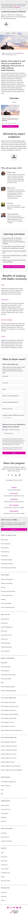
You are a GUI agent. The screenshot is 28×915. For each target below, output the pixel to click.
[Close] (26, 1)
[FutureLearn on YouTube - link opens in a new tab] (17, 908)
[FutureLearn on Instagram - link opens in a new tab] (11, 908)
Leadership (18, 53)
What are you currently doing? (12, 395)
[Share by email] (19, 475)
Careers (3, 336)
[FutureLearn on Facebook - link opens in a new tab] (8, 908)
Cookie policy (17, 7)
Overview (8, 33)
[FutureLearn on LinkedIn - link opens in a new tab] (20, 908)
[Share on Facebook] (8, 475)
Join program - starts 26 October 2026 (14, 266)
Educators (20, 33)
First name (7, 376)
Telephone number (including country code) (14, 415)
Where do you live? (9, 408)
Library (3, 285)
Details (13, 33)
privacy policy (5, 449)
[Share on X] (12, 475)
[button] (10, 126)
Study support (5, 299)
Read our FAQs (18, 480)
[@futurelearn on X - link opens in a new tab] (14, 908)
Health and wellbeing (6, 320)
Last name (7, 382)
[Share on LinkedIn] (16, 475)
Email (6, 389)
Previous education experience (12, 402)
